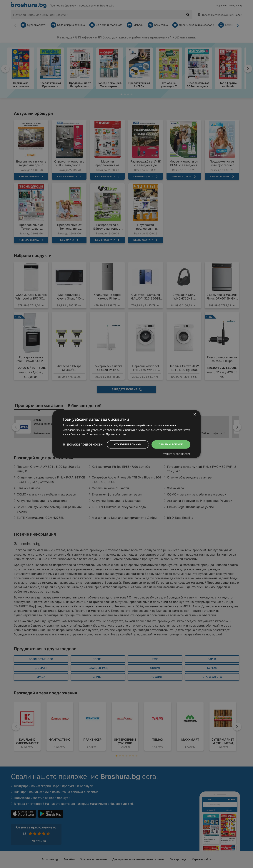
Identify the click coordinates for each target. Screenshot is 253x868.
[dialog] (126, 434)
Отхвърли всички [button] (128, 444)
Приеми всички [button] (171, 444)
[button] (83, 444)
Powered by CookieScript (176, 454)
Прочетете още (116, 434)
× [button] (194, 414)
